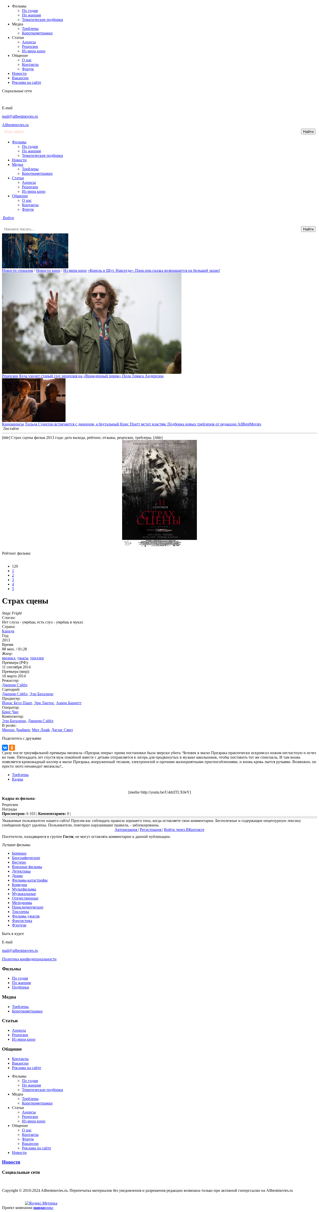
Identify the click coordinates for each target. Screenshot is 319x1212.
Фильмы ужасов (26, 916)
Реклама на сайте (26, 82)
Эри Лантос (44, 703)
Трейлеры (30, 28)
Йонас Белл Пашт (17, 703)
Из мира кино (33, 51)
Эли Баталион (41, 694)
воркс (43, 1208)
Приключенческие (27, 907)
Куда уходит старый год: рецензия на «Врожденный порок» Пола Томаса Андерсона (91, 376)
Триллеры (20, 911)
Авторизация (126, 829)
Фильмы (19, 142)
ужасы (22, 658)
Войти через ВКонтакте (184, 829)
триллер (37, 658)
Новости (19, 73)
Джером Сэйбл (14, 685)
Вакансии (20, 78)
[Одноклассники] (12, 748)
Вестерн (19, 862)
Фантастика (22, 920)
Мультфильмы (24, 889)
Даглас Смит (62, 730)
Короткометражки (37, 33)
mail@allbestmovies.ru (20, 116)
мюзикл (8, 658)
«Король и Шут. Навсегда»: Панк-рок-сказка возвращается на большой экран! (154, 270)
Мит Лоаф (40, 730)
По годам (30, 10)
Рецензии (30, 46)
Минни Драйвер (16, 730)
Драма (17, 876)
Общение (20, 196)
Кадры (17, 779)
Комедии (19, 885)
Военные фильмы (27, 867)
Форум (28, 69)
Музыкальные (24, 894)
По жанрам (31, 15)
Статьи (18, 178)
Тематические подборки (42, 19)
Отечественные (25, 898)
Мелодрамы (22, 903)
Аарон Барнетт (68, 703)
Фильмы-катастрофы (30, 880)
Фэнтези (19, 925)
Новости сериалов (17, 270)
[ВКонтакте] (5, 748)
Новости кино (48, 270)
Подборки (20, 987)
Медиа (17, 164)
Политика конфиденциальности (29, 959)
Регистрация (151, 829)
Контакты (30, 64)
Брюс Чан (10, 712)
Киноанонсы (13, 424)
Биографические (26, 858)
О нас (27, 60)
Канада (8, 631)
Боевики (19, 853)
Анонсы (29, 42)
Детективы (21, 871)
